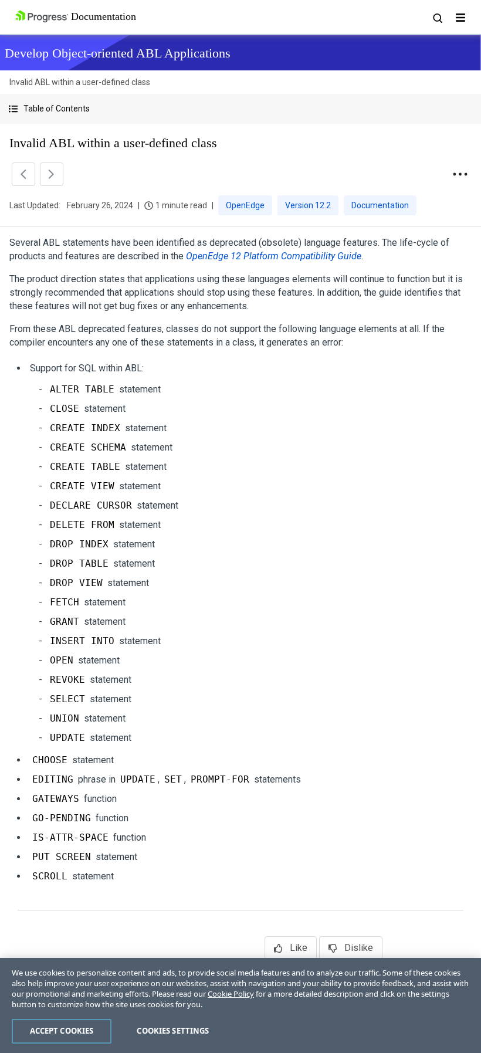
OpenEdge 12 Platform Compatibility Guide (273, 256)
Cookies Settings (173, 1030)
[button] (240, 109)
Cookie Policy (231, 993)
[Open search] (437, 17)
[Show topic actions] (460, 174)
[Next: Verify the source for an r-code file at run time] (51, 174)
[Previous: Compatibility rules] (23, 174)
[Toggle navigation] (460, 17)
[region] (240, 1005)
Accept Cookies (62, 1030)
